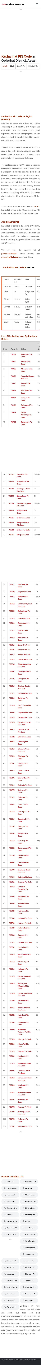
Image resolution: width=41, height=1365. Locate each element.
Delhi (12, 66)
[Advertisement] (20, 30)
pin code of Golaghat (9, 257)
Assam (5, 66)
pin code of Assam (9, 254)
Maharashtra (33, 66)
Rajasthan (21, 66)
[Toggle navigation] (37, 4)
